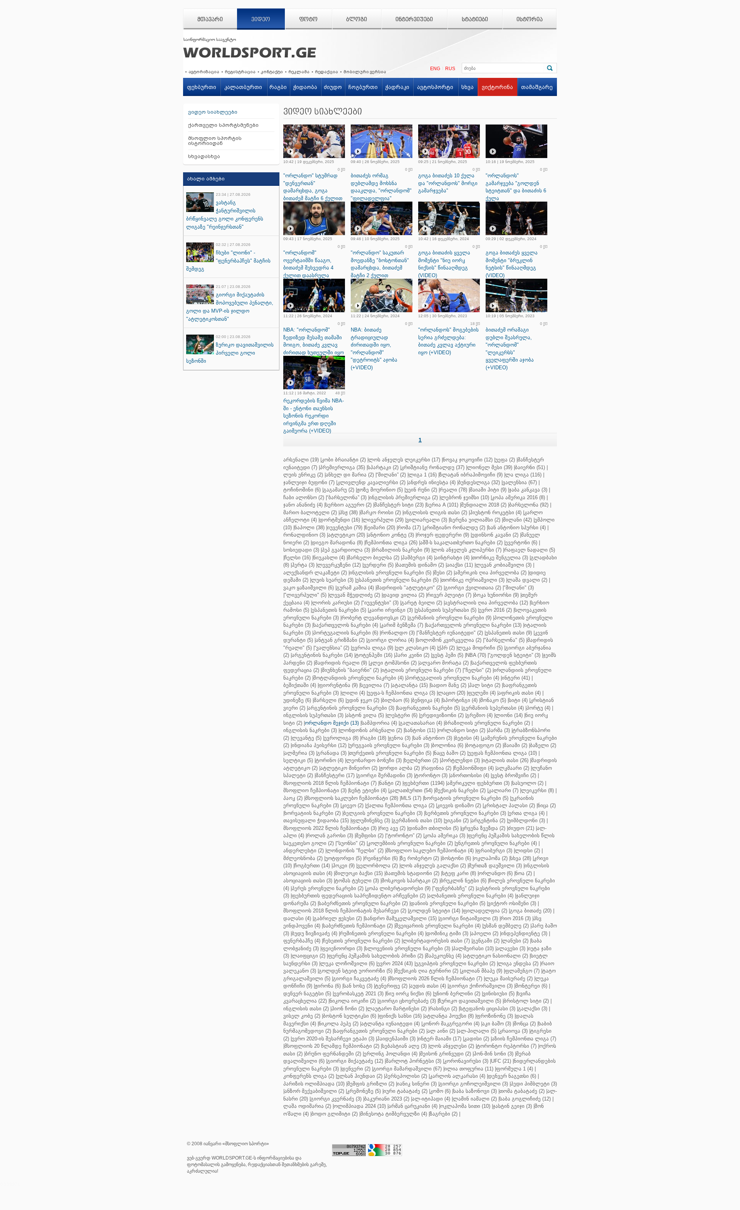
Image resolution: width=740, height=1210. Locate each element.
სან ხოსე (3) (357, 986)
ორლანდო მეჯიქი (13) (332, 723)
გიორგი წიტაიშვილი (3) (468, 918)
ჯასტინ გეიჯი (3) (512, 1106)
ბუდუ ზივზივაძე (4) (314, 933)
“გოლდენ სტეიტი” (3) (514, 655)
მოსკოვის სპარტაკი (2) (410, 881)
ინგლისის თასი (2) (306, 1008)
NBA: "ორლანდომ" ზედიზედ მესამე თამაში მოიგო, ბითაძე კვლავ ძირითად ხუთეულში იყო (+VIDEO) (313, 345)
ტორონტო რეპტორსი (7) (506, 1046)
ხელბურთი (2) (421, 760)
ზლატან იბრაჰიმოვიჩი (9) (471, 475)
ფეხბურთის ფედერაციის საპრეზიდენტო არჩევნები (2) (359, 896)
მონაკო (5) (493, 700)
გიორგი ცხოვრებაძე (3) (407, 1001)
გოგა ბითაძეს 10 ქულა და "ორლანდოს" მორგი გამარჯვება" (448, 183)
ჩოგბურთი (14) (312, 865)
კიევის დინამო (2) (459, 805)
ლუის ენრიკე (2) (303, 475)
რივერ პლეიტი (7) (449, 595)
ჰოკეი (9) (344, 865)
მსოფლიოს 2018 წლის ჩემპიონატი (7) (330, 783)
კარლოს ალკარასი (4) (457, 1076)
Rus (450, 68)
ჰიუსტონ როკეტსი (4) (495, 512)
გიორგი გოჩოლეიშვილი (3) (473, 1084)
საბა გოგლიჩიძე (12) (525, 1099)
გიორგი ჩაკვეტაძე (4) (359, 978)
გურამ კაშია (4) (355, 588)
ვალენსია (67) (520, 482)
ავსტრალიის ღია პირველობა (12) (486, 603)
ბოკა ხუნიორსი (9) (496, 595)
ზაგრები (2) (443, 1114)
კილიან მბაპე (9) (481, 971)
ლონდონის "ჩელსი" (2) (354, 850)
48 (337, 393)
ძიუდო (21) (521, 828)
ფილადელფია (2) (485, 911)
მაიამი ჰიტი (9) (488, 490)
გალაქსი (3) (532, 1008)
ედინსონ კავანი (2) (495, 535)
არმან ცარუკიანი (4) (412, 1106)
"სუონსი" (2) (350, 843)
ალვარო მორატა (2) (444, 663)
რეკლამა (298, 71)
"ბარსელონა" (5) (504, 640)
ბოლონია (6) (447, 745)
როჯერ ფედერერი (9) (443, 535)
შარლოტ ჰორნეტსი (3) (413, 1061)
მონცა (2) (525, 1024)
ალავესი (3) (510, 948)
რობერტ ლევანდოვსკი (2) (373, 618)
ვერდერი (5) (378, 565)
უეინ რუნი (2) (421, 490)
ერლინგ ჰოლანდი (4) (390, 1054)
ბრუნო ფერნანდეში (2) (333, 1054)
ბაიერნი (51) (530, 467)
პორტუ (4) (538, 708)
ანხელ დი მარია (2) (350, 475)
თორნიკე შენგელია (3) (500, 557)
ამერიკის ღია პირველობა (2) (490, 573)
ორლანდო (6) (496, 873)
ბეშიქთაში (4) (299, 685)
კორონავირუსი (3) (466, 1061)
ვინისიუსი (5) (499, 993)
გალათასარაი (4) (421, 723)
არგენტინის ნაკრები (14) (322, 655)
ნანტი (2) (390, 783)
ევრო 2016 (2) (495, 610)
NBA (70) (476, 655)
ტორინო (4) (329, 760)
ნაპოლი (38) (309, 527)
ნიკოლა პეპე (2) (338, 1024)
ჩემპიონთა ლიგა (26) (391, 542)
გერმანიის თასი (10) (417, 820)
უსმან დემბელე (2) (506, 926)
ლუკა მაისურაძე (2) (509, 978)
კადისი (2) (476, 1039)
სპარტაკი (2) (383, 467)
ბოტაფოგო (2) (483, 745)
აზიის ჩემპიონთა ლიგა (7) (524, 1039)
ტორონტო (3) (431, 775)
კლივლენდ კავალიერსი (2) (371, 482)
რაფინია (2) (436, 768)
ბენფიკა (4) (426, 700)
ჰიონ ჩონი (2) (347, 1008)
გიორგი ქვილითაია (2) (473, 588)
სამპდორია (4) (379, 723)
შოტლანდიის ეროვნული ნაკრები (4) (358, 678)
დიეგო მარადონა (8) (337, 542)
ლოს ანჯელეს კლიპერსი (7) (466, 550)
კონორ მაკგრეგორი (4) (450, 1024)
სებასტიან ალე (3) (404, 1046)
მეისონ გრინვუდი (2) (445, 1054)
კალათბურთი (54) (410, 790)
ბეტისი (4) (467, 738)
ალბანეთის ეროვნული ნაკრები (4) (470, 896)
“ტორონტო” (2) (404, 835)
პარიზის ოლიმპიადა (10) (314, 1084)
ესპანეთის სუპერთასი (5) (445, 610)
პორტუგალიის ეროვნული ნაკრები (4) (452, 678)
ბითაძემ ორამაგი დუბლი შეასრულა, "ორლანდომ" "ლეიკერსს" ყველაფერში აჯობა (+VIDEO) (510, 348)
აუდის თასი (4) (428, 986)
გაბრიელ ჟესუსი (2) (338, 918)
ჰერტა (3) (303, 565)
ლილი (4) (353, 693)
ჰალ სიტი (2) (484, 685)
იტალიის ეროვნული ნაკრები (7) (421, 670)
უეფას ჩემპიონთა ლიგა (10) (502, 753)
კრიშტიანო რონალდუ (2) (454, 527)
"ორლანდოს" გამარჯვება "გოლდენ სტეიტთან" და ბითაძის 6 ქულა (516, 187)
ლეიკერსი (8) (537, 790)
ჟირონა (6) (328, 986)
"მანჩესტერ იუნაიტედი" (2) (450, 633)
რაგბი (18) (373, 738)
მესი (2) (443, 573)
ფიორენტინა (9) (338, 685)
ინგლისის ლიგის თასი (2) (435, 512)
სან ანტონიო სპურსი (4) (517, 527)
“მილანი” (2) (391, 475)
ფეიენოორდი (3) (341, 948)
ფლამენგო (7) (522, 971)
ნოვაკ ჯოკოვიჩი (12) (468, 460)
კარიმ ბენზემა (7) (402, 625)
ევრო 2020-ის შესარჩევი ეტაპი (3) (333, 1039)
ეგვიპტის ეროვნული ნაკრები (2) (455, 963)
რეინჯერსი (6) (381, 858)
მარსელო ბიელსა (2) (373, 557)
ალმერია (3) (299, 753)
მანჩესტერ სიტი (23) (399, 505)
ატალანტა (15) (410, 685)
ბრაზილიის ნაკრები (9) (401, 550)
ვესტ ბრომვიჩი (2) (514, 775)
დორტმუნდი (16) (340, 520)
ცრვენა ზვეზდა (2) (483, 828)
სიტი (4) (518, 700)
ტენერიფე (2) (391, 986)
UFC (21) (501, 1061)
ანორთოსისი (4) (469, 775)
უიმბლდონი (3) (526, 820)
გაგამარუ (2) (338, 490)
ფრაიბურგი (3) (494, 850)
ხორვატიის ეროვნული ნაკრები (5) (466, 798)
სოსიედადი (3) (301, 550)
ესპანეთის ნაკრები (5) (339, 610)
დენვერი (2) (355, 1069)
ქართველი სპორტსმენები (223, 125)
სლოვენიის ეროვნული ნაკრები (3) (407, 948)
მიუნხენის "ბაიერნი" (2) (350, 670)
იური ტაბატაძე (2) (405, 1091)
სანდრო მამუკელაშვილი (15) (401, 918)
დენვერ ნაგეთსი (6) (512, 1076)
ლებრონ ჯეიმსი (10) (465, 497)
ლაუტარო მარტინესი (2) (397, 1008)
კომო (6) (440, 1091)
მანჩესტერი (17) (335, 775)
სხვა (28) (520, 858)
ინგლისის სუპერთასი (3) (313, 715)
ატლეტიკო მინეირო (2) (348, 768)
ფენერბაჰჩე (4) (301, 941)
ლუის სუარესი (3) (332, 580)
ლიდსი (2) (527, 850)
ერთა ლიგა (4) (527, 813)
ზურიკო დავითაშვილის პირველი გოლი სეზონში (230, 353)
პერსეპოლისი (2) (406, 1076)
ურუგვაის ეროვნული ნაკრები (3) (389, 745)
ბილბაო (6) (395, 700)
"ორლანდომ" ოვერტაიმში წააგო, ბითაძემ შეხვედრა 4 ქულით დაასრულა (308, 264)
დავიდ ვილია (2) (403, 595)
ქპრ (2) (446, 648)
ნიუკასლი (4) (329, 557)
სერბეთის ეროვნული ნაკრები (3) (465, 813)
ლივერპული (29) (383, 520)
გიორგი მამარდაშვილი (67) (407, 1069)
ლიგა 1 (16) (423, 475)
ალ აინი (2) (441, 1031)
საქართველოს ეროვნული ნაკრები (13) (473, 625)
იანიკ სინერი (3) (417, 1084)
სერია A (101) (442, 505)
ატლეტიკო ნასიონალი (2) (496, 956)
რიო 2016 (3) (516, 918)
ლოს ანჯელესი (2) (451, 1046)
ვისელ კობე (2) (301, 1016)
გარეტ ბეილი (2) (421, 603)
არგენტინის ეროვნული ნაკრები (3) (351, 708)
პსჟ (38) (349, 512)
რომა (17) (409, 527)
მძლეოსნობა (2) (303, 858)
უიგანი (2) (457, 820)
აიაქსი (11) (460, 565)
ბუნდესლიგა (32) (479, 482)
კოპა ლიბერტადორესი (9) (398, 888)
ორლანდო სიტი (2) (461, 730)
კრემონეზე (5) (364, 1091)
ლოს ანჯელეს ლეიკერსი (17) (404, 460)
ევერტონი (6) (521, 542)
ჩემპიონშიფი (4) (474, 768)
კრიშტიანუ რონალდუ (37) (432, 467)
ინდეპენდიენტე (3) (524, 933)
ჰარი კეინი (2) (412, 655)
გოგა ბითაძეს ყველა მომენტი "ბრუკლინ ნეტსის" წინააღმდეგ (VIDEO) (512, 264)
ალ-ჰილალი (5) (477, 1031)
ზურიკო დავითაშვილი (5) (470, 1001)
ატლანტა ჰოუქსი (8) (449, 1016)
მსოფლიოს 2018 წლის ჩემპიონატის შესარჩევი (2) (344, 911)
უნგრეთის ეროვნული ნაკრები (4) (496, 843)
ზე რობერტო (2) (419, 858)
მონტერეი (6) (531, 986)
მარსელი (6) (329, 700)
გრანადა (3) (331, 753)
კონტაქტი (272, 71)
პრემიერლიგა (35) (342, 467)
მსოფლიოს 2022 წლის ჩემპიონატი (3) (330, 828)
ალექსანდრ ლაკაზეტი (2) (315, 573)
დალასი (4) (297, 918)
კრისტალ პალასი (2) (509, 805)
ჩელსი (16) (297, 557)
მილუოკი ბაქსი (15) (359, 873)
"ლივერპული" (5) (305, 595)
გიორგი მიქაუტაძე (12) (355, 1061)
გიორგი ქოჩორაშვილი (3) (481, 986)
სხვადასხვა (204, 156)
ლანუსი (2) (515, 941)
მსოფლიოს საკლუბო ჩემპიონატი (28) (351, 798)
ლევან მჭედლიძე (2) (354, 595)
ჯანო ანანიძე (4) (303, 505)
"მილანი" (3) (519, 588)
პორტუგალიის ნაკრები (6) (345, 633)
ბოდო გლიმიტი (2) (334, 1114)
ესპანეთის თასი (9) (509, 633)
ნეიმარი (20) (380, 527)
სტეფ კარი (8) (459, 873)
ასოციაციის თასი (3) (307, 881)
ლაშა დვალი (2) (527, 580)
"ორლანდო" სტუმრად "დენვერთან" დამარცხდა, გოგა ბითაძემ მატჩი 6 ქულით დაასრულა (312, 191)
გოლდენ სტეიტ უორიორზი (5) (355, 971)
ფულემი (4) (482, 693)
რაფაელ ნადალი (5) (529, 550)
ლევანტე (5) (306, 738)
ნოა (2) (523, 873)
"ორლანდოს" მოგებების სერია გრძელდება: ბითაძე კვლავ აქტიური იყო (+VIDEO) (448, 341)
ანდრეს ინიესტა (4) (432, 482)
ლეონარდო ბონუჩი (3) (374, 760)
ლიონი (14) (509, 715)
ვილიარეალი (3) (426, 520)
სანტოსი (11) (420, 730)
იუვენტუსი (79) (344, 527)
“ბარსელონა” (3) (347, 497)
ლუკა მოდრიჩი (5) (480, 648)
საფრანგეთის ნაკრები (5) (428, 708)
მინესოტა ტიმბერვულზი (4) (393, 1114)
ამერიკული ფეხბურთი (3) (478, 783)
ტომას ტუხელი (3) (357, 881)
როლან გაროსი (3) (330, 835)
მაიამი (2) (515, 745)
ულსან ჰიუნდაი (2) (359, 1076)
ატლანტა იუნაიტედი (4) (390, 1024)
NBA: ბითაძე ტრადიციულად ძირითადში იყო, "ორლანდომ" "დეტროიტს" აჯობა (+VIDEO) (374, 348)
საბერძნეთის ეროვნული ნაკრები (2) (363, 903)
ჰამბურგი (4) (417, 557)
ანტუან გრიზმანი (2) (340, 640)
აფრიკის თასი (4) (519, 693)
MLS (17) (411, 798)
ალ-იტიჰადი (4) (431, 1099)
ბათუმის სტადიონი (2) (412, 873)
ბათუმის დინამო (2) (420, 565)
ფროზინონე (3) (494, 1016)
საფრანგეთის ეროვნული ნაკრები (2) (379, 1031)
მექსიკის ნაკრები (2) (460, 790)
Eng (435, 68)
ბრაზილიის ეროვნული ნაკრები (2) (487, 723)
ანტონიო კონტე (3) (391, 535)
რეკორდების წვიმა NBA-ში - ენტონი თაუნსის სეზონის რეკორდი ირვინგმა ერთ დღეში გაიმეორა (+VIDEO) (313, 416)
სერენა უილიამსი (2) (475, 520)
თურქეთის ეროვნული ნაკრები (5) (390, 753)
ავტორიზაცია (203, 71)
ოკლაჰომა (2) (491, 858)
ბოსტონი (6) (456, 858)
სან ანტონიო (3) (432, 738)
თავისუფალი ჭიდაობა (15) (316, 820)
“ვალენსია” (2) (331, 648)
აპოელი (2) (484, 933)
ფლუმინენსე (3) (371, 820)
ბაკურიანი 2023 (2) (386, 1099)
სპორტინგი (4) (460, 700)
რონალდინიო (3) (304, 535)
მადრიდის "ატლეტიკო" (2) (409, 588)
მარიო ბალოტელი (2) (310, 512)
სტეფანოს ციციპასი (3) (487, 1008)
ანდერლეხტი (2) (303, 850)
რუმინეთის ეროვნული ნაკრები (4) (382, 933)
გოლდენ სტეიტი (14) (434, 911)
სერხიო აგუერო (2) (348, 505)
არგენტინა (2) (488, 820)
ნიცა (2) (547, 805)
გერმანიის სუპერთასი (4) (493, 708)
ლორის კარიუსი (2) (336, 603)
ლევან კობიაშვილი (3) (503, 565)
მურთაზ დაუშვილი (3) (495, 865)
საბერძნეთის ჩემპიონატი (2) (358, 926)
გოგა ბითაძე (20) (531, 911)
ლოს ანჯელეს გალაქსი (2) (433, 865)
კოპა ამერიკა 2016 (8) (518, 497)
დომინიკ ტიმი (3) (447, 933)
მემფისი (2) (369, 835)
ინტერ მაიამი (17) (439, 1039)
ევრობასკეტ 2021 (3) (358, 993)
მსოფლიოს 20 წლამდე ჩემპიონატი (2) (331, 1046)
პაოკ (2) (293, 798)
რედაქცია (326, 71)
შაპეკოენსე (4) (443, 956)
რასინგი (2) (443, 1008)
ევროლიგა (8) (341, 738)
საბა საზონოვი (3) (475, 1091)
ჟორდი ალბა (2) (400, 768)
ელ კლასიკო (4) (416, 648)
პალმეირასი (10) (473, 948)
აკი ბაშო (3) (496, 1024)
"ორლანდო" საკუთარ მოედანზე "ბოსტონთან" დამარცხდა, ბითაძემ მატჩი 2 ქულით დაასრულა (380, 268)
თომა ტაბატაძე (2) (522, 1091)
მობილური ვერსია (364, 71)
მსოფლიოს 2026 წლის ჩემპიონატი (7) (435, 978)
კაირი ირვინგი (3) (391, 610)
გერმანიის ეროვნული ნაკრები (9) (450, 618)
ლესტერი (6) (402, 715)
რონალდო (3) (398, 633)
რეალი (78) (453, 490)
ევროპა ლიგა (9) (372, 648)
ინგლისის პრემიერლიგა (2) (403, 497)
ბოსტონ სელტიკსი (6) (349, 1016)
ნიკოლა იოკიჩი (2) (353, 1001)
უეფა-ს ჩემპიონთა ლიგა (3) (401, 693)
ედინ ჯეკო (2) (362, 700)
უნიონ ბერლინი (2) (457, 993)
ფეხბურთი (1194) (424, 783)
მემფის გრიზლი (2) (370, 1084)
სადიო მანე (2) (448, 685)
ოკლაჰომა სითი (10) (465, 1106)
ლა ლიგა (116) (523, 475)
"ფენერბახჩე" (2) (453, 888)
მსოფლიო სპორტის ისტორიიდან (215, 140)
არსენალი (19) (301, 460)
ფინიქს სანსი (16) (400, 1016)
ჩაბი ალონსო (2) (303, 497)
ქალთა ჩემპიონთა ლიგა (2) (400, 805)
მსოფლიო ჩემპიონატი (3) (314, 790)
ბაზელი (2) (543, 745)
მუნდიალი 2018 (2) (483, 505)
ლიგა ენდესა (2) (518, 963)
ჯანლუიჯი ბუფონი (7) (309, 482)
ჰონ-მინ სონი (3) (493, 1054)
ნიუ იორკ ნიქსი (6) (408, 993)
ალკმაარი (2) (512, 768)
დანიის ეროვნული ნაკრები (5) (447, 903)
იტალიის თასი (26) (505, 760)
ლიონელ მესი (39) (489, 467)
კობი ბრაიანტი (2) (343, 460)
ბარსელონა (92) (528, 505)
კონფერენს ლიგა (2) (308, 1076)
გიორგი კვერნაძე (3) (336, 1099)
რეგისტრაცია (240, 71)
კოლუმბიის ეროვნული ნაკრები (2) (410, 843)
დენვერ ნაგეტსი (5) (307, 993)
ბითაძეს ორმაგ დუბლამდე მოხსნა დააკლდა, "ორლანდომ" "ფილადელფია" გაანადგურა (381, 191)
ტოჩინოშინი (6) (302, 490)
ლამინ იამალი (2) (475, 1099)
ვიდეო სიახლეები (212, 112)
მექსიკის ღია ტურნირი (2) (426, 971)
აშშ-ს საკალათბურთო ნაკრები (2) (461, 542)
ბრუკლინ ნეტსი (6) (463, 881)
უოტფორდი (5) (343, 858)
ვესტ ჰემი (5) (447, 655)
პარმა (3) (499, 730)
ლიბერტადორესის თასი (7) (436, 941)
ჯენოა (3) (399, 738)
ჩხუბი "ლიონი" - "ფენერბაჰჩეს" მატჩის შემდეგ (228, 261)
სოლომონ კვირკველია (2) (449, 640)
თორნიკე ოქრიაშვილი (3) (473, 580)
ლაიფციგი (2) (308, 956)
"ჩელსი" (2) (477, 670)
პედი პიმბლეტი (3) (534, 1084)
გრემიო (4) (479, 715)
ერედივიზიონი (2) (442, 715)
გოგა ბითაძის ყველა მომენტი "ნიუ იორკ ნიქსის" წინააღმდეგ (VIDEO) (444, 264)
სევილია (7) (374, 685)
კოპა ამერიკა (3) (444, 835)
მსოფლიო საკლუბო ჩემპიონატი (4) (430, 850)
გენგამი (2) (486, 941)
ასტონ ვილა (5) (365, 715)
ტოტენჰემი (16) (373, 655)
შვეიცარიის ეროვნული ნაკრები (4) (438, 926)
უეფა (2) (505, 460)
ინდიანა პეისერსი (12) (319, 745)
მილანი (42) (517, 520)
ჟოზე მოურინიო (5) (380, 490)
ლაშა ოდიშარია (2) (307, 1106)
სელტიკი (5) (298, 760)
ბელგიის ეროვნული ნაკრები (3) (382, 813)
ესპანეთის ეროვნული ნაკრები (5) (397, 580)
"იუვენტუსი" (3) (380, 603)
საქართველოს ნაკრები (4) (345, 625)
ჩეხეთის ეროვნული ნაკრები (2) (361, 941)
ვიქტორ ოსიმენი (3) (512, 903)
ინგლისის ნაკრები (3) (310, 730)
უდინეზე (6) (297, 700)
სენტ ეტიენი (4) (368, 790)
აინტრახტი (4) (452, 557)
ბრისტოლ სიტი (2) (526, 1001)
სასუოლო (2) (527, 783)
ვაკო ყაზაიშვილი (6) (308, 588)
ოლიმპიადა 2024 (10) (360, 1106)
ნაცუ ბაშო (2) (450, 753)
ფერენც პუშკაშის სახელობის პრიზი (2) (375, 956)
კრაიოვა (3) (513, 1031)
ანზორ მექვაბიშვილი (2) (314, 1091)
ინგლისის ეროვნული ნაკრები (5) (390, 573)
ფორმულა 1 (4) (514, 1069)
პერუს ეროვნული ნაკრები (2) (327, 888)
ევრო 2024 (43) (395, 963)
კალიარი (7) (503, 790)
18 (472, 324)
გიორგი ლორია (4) (390, 640)
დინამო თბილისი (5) (433, 828)
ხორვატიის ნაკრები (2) (312, 813)
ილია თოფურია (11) (468, 1069)
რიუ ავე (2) (392, 828)
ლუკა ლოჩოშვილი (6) (347, 963)
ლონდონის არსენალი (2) (371, 730)
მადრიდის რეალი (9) (341, 663)
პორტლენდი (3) (460, 760)
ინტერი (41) (516, 678)
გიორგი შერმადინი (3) (384, 775)
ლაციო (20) (451, 693)
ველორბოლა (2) (377, 865)
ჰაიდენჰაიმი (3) (396, 1039)
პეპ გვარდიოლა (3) (346, 550)
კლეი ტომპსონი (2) (393, 663)
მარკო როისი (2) (380, 512)
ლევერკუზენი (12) (339, 565)
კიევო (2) (352, 805)
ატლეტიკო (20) (346, 535)
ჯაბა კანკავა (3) (528, 490)
